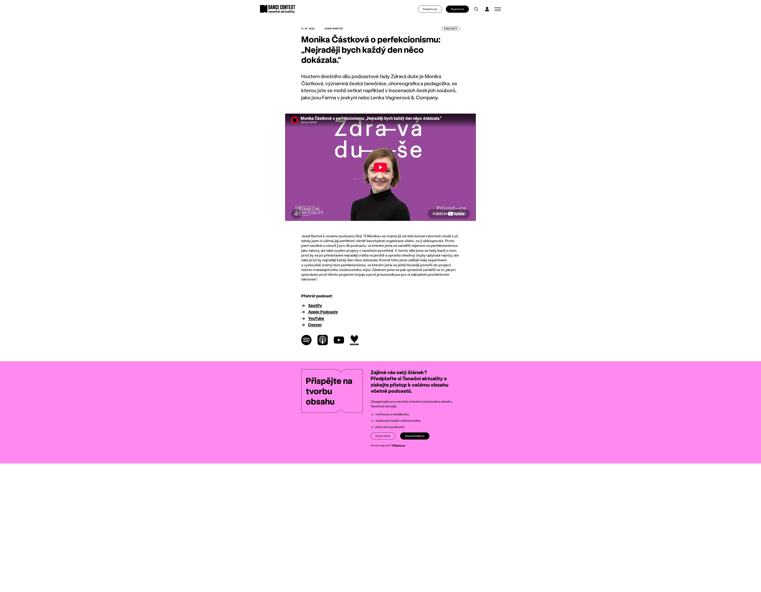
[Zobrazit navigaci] (497, 9)
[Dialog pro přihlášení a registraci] (487, 9)
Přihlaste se (398, 445)
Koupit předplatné (414, 435)
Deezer (315, 324)
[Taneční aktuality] (277, 9)
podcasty (451, 28)
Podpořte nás (430, 9)
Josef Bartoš (333, 28)
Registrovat (457, 9)
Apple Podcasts (323, 311)
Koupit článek (383, 435)
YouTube (316, 318)
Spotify (315, 305)
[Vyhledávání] (476, 9)
